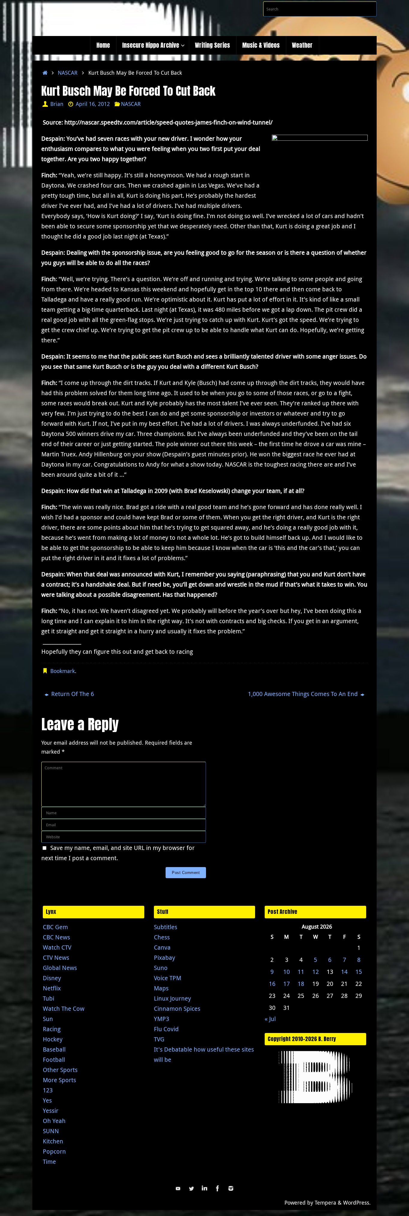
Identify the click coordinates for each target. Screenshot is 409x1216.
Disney (52, 978)
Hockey (53, 1039)
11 (301, 972)
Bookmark (62, 670)
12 (315, 972)
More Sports (59, 1080)
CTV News (56, 957)
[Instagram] (231, 1188)
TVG (159, 1039)
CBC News (56, 937)
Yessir (50, 1110)
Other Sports (60, 1070)
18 (301, 984)
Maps (161, 988)
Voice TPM (167, 978)
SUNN (51, 1131)
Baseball (54, 1049)
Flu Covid (166, 1029)
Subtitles (165, 927)
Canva (162, 947)
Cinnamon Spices (177, 1008)
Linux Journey (172, 998)
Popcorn (54, 1151)
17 (286, 984)
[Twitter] (191, 1188)
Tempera (325, 1202)
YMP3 (161, 1019)
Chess (162, 937)
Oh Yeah (54, 1121)
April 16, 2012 (93, 103)
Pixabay (164, 957)
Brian (56, 103)
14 (344, 972)
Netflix (52, 988)
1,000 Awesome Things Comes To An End (303, 694)
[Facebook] (218, 1188)
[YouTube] (178, 1188)
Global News (60, 968)
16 (272, 984)
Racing (51, 1029)
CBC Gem (55, 927)
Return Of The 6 (72, 694)
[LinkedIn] (204, 1188)
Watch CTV (57, 947)
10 (286, 972)
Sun (48, 1019)
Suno (161, 968)
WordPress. (357, 1202)
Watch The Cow (63, 1008)
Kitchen (53, 1141)
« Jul (270, 1019)
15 (358, 972)
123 (48, 1090)
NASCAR (68, 72)
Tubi (48, 998)
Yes (47, 1100)
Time (49, 1161)
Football (54, 1059)
